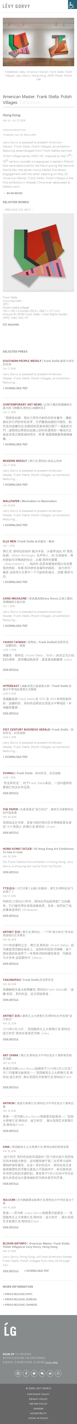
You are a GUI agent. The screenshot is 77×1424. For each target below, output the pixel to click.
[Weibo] (50, 1373)
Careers (38, 1408)
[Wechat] (42, 1373)
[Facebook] (26, 1373)
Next (71, 52)
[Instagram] (18, 1373)
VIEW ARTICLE (11, 669)
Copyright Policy (38, 1394)
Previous (5, 52)
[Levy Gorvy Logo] (10, 1335)
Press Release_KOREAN (20, 1299)
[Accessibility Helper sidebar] (72, 4)
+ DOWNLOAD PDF (15, 388)
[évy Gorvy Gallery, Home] (16, 6)
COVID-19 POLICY (38, 1418)
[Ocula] (58, 1373)
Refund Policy (38, 1403)
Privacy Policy (38, 1398)
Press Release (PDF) (18, 1294)
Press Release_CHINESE (21, 1304)
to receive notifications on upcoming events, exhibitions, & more (30, 1358)
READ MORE (15, 193)
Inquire (13, 342)
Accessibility (38, 1413)
